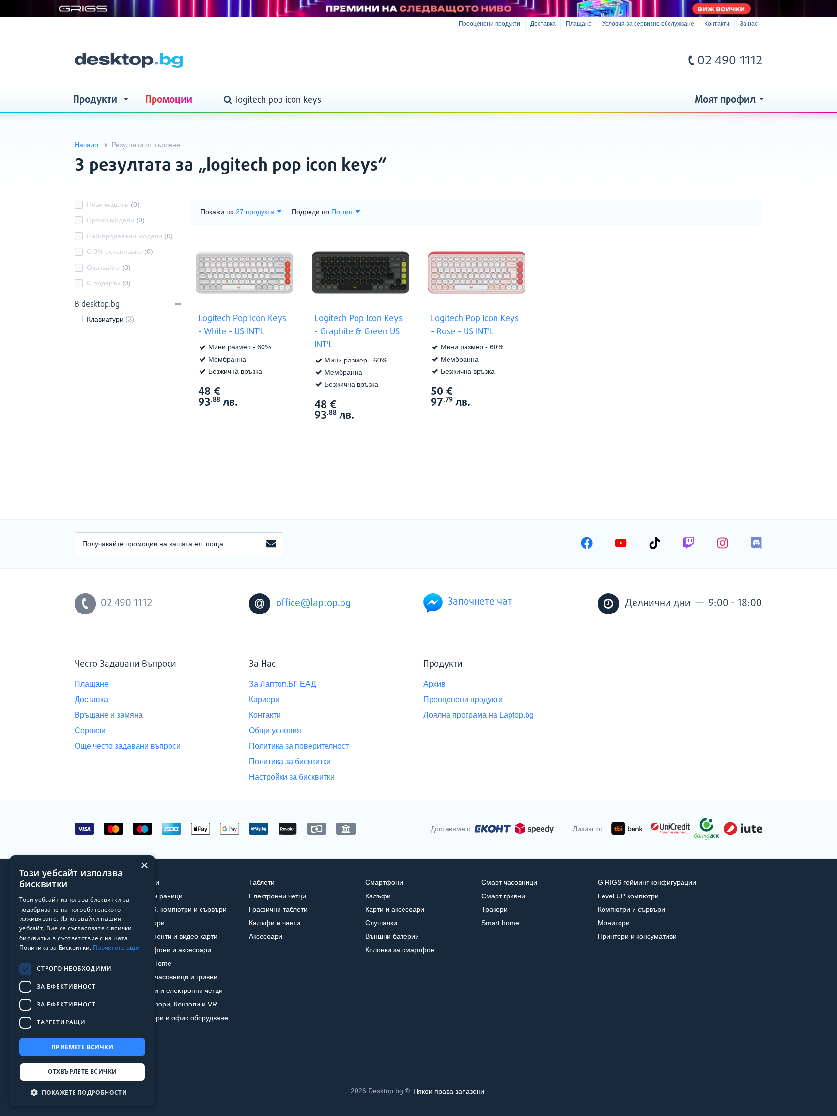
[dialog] (82, 980)
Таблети (262, 882)
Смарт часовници (509, 882)
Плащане (579, 23)
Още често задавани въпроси (128, 746)
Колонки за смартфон (399, 950)
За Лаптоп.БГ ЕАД (282, 684)
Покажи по (217, 212)
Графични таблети (278, 909)
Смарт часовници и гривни (175, 977)
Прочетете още (116, 947)
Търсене (229, 101)
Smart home (500, 923)
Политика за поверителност (299, 746)
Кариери (264, 699)
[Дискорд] (756, 544)
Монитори (614, 923)
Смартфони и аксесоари (172, 950)
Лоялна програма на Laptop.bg (478, 715)
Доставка (543, 23)
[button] (82, 1092)
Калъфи (378, 896)
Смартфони (384, 882)
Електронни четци (277, 896)
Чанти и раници (158, 896)
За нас (749, 23)
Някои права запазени (448, 1091)
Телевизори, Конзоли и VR (175, 1004)
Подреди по (310, 212)
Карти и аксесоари (394, 909)
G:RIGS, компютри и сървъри (180, 909)
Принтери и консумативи (637, 936)
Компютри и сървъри (631, 909)
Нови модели (113, 204)
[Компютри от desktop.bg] (129, 60)
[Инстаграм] (722, 544)
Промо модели (116, 220)
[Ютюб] (621, 544)
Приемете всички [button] (82, 1047)
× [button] (144, 865)
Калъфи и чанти (274, 923)
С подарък (109, 283)
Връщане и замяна (109, 715)
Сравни (251, 420)
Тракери (494, 909)
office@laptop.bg (313, 603)
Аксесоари (265, 936)
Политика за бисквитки (290, 761)
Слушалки (381, 923)
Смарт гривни (503, 896)
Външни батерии (392, 936)
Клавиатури (105, 319)
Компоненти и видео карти (175, 936)
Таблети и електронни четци (178, 990)
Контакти (716, 23)
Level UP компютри (628, 896)
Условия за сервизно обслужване (648, 23)
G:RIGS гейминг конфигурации (647, 882)
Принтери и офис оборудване (180, 1018)
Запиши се (271, 544)
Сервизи (90, 730)
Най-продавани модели (130, 236)
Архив (434, 684)
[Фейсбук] (587, 544)
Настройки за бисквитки (292, 777)
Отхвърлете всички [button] (82, 1072)
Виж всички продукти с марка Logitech (273, 391)
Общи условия (275, 730)
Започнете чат (480, 602)
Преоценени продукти (489, 23)
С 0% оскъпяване (120, 251)
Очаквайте (109, 267)
